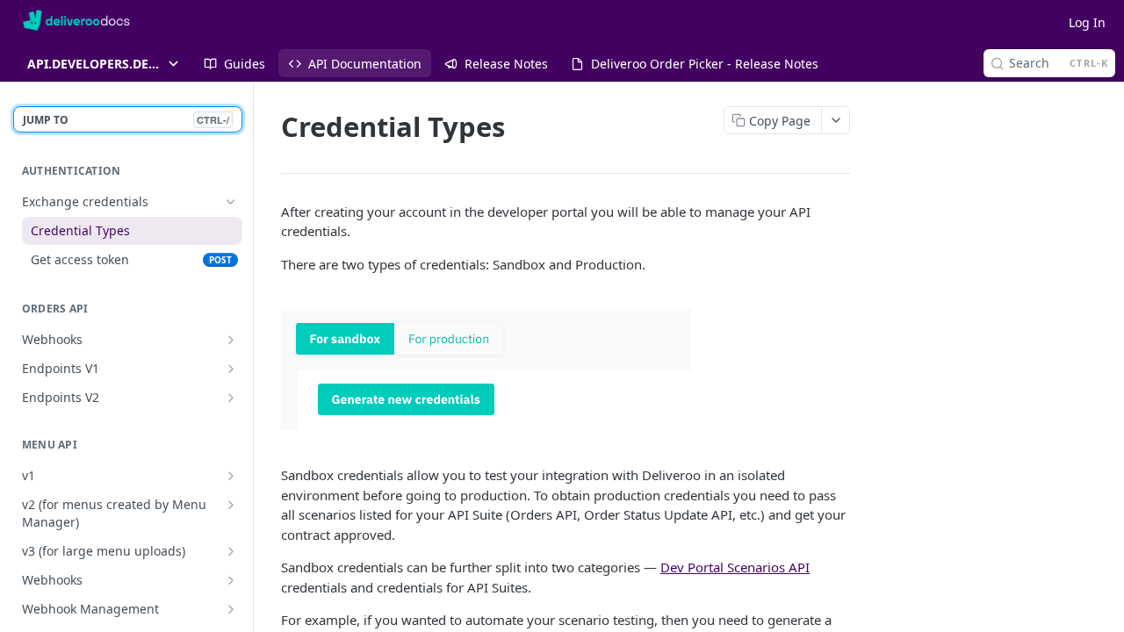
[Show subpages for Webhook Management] (231, 609)
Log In (1087, 22)
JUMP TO (126, 119)
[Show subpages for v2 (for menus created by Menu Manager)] (231, 505)
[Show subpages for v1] (231, 476)
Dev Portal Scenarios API (735, 567)
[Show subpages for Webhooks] (231, 340)
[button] (565, 369)
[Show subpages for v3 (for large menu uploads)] (231, 551)
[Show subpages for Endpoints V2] (231, 398)
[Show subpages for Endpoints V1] (231, 369)
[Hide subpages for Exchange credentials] (231, 202)
